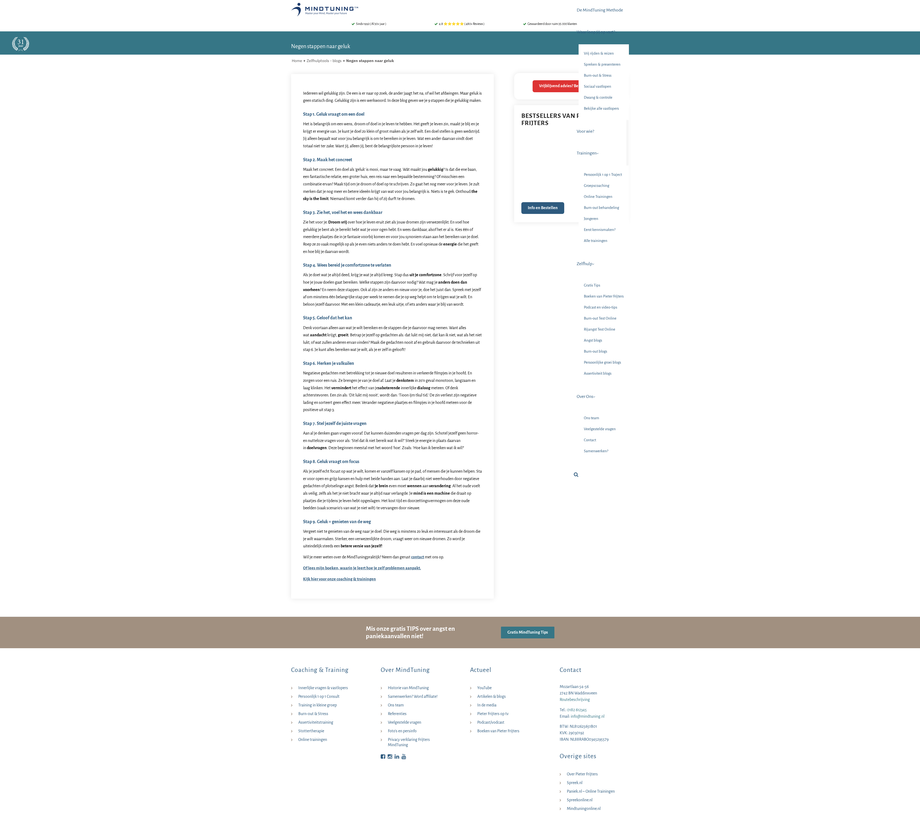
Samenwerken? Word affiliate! (413, 696)
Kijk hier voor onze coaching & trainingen (339, 579)
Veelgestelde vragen (404, 722)
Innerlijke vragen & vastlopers (323, 688)
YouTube (484, 688)
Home (297, 60)
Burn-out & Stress (313, 714)
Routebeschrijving (575, 700)
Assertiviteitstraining (315, 722)
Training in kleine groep (317, 705)
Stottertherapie (311, 731)
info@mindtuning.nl (587, 716)
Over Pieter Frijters (582, 774)
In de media (486, 705)
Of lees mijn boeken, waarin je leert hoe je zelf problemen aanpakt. (362, 568)
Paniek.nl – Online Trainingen (591, 791)
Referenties (397, 714)
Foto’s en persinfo (402, 731)
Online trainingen (312, 740)
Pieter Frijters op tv (493, 714)
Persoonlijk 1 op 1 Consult (318, 696)
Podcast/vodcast (490, 722)
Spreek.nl (574, 783)
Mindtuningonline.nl (584, 809)
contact (417, 557)
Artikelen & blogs (491, 696)
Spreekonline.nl (579, 800)
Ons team (396, 705)
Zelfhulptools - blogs (324, 60)
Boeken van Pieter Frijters (498, 731)
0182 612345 (577, 710)
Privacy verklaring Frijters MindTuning (409, 742)
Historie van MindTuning (408, 688)
